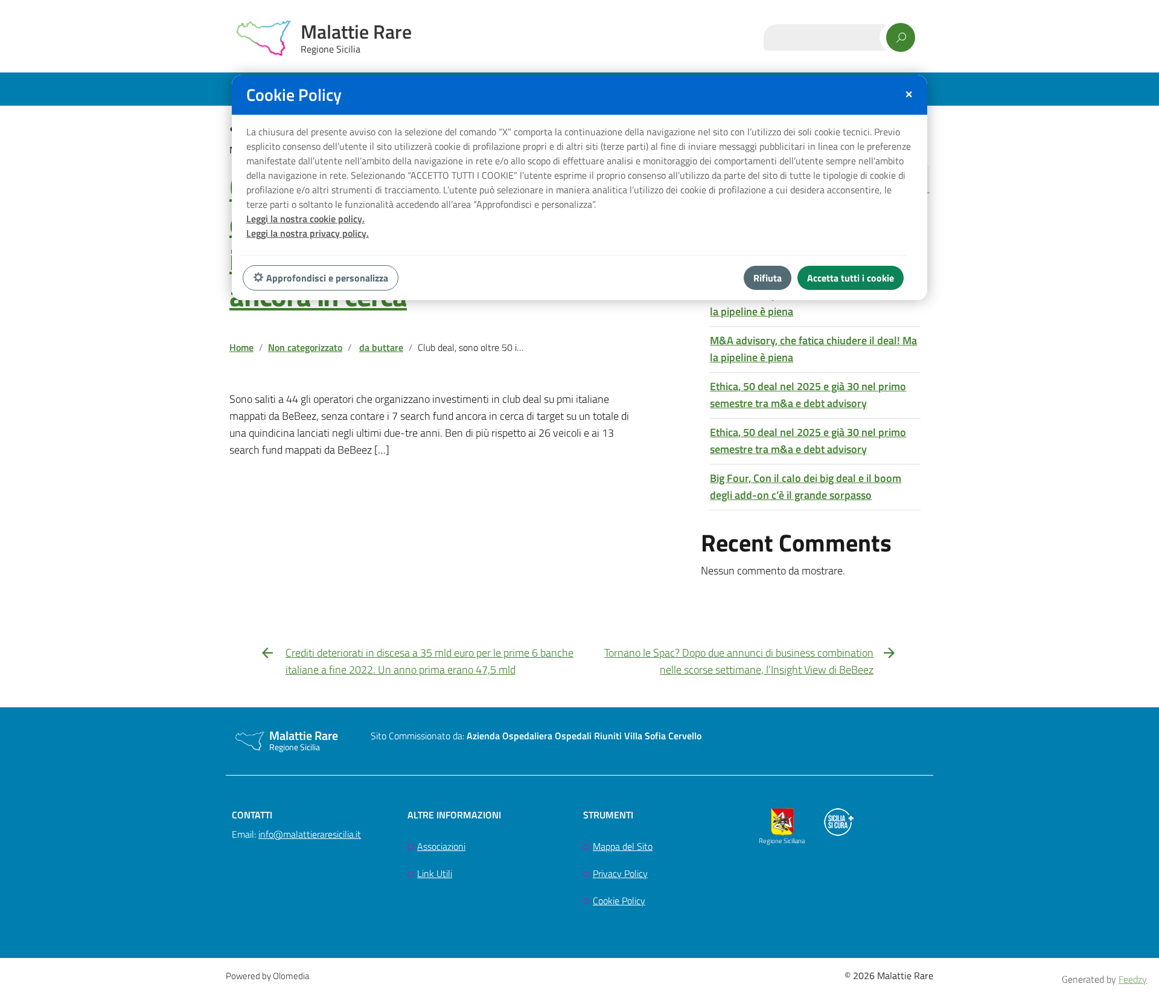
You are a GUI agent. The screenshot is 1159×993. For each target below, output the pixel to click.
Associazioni (441, 846)
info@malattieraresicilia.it (309, 834)
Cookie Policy (619, 900)
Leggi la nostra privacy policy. (307, 233)
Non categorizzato (305, 347)
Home (241, 347)
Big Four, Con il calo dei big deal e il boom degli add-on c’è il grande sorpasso (805, 486)
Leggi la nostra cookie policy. (305, 218)
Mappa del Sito (623, 846)
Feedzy (1133, 979)
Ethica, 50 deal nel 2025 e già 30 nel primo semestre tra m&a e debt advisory (808, 394)
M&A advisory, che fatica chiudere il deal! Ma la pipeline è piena (813, 303)
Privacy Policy (620, 873)
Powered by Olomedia (267, 976)
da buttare (381, 347)
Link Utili (434, 873)
